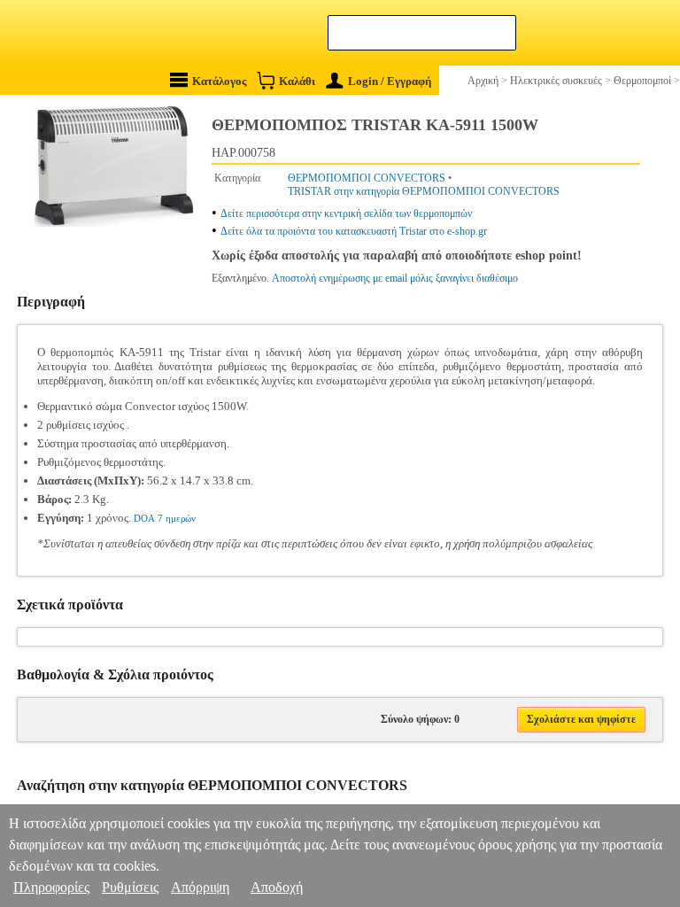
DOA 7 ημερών (165, 518)
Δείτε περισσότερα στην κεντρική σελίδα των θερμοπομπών (346, 213)
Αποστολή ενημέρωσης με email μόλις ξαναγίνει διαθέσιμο (395, 278)
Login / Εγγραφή (389, 81)
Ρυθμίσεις (130, 887)
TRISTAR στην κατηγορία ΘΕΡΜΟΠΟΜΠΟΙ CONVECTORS (424, 191)
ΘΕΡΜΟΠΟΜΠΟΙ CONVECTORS (366, 178)
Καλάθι (297, 81)
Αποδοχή (277, 887)
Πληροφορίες (51, 887)
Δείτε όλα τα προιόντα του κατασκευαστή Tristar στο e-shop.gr (353, 231)
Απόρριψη (200, 887)
